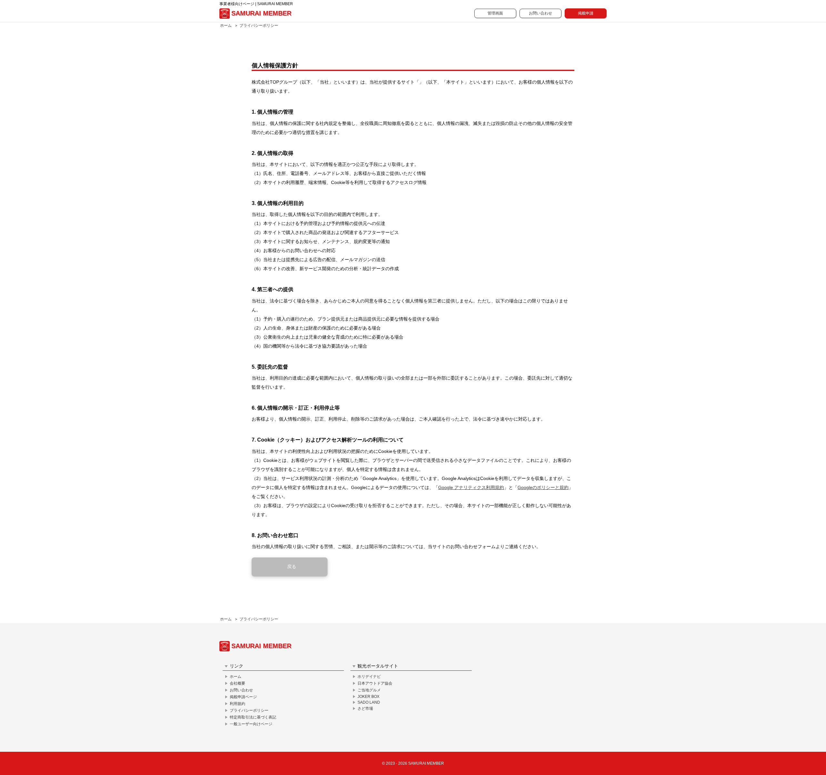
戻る (291, 566)
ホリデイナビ (369, 676)
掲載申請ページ (243, 697)
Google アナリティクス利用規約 (471, 487)
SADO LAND (369, 702)
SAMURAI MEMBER (261, 13)
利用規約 (237, 703)
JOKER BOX (368, 696)
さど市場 (365, 708)
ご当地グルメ (369, 690)
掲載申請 (585, 13)
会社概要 (237, 683)
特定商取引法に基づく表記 (253, 717)
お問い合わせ (540, 13)
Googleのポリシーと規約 (543, 487)
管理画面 (495, 13)
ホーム (226, 25)
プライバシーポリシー (258, 25)
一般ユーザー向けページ (251, 724)
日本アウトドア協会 (375, 683)
